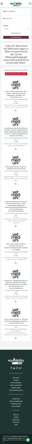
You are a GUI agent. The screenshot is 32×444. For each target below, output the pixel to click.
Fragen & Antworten (16, 385)
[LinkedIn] (14, 368)
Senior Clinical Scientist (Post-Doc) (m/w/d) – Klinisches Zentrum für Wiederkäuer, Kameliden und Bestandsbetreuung (16, 94)
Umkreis (5, 26)
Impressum (16, 422)
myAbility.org (16, 398)
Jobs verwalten (16, 406)
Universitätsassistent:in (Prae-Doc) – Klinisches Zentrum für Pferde (16, 167)
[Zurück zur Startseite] (16, 3)
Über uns (16, 414)
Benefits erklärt (16, 387)
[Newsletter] (20, 368)
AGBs (16, 424)
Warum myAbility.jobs (16, 401)
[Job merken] (16, 110)
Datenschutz (16, 419)
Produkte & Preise (16, 403)
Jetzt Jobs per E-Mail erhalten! (17, 74)
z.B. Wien (7, 18)
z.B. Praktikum (9, 11)
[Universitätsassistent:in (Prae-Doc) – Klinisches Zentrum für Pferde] (16, 160)
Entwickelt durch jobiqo (15, 438)
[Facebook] (11, 368)
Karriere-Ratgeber (16, 382)
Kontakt (16, 417)
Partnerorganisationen (16, 390)
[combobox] (16, 14)
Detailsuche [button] (17, 33)
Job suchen (16, 377)
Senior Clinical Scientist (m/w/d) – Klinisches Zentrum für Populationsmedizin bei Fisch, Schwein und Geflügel (16, 246)
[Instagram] (17, 368)
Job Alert (16, 380)
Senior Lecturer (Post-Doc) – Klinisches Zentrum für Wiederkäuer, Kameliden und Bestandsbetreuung (16, 321)
